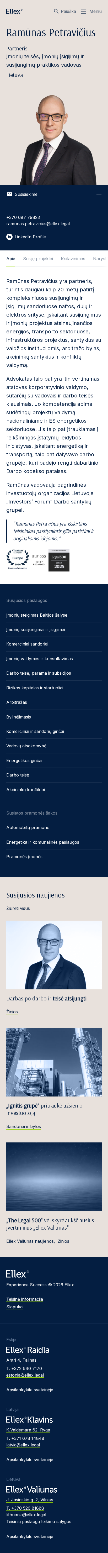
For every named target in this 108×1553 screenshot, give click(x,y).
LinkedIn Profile (30, 236)
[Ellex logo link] (14, 11)
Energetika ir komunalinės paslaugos (42, 842)
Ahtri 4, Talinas (21, 1360)
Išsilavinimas (73, 258)
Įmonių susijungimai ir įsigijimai (35, 629)
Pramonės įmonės (24, 856)
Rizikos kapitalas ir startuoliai (34, 687)
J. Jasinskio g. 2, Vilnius (29, 1499)
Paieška (68, 11)
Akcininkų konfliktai (25, 789)
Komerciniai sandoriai (27, 644)
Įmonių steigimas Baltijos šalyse (36, 615)
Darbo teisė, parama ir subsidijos (38, 673)
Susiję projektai (38, 258)
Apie (10, 258)
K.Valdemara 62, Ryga (28, 1430)
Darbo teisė (17, 775)
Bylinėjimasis (18, 717)
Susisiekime (26, 194)
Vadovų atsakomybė (26, 745)
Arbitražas (16, 702)
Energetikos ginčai (24, 760)
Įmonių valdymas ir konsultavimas (39, 658)
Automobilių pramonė (27, 827)
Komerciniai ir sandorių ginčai (35, 731)
